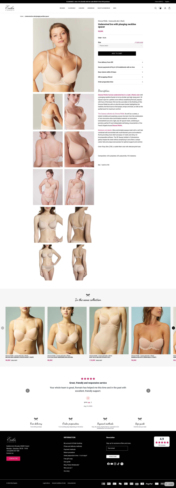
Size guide (139, 42)
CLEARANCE (71, 8)
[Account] (165, 8)
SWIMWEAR (91, 8)
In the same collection (88, 300)
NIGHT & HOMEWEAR (104, 8)
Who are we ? (68, 468)
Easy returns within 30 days (107, 72)
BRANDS (62, 8)
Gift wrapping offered (105, 77)
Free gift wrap (68, 459)
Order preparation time (105, 82)
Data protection (72, 483)
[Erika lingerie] (10, 8)
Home (21, 16)
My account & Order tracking (73, 443)
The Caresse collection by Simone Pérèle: (111, 114)
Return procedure (69, 452)
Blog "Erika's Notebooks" (71, 465)
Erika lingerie (13, 483)
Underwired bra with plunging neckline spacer (37, 16)
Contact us (9, 453)
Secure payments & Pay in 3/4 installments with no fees (116, 67)
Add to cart (117, 53)
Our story (67, 471)
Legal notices (46, 483)
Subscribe (113, 456)
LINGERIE (81, 8)
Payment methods (70, 449)
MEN (114, 8)
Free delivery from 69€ (105, 62)
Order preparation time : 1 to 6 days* (75, 455)
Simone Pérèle (102, 21)
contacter (13, 458)
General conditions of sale (59, 483)
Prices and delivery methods (73, 446)
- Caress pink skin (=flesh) (116, 21)
